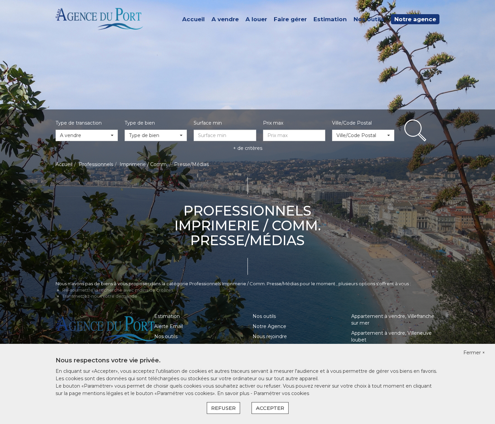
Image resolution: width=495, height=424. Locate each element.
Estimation (330, 19)
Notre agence (415, 19)
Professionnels (96, 164)
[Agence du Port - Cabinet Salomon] (99, 19)
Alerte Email (168, 326)
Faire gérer (290, 19)
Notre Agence (269, 326)
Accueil (193, 19)
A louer (256, 19)
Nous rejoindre (270, 336)
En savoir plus (234, 393)
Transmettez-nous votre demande (99, 296)
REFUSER (223, 408)
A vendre (225, 19)
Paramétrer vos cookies (281, 393)
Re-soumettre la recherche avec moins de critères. (118, 290)
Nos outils (369, 19)
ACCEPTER (270, 408)
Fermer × (474, 353)
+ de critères (247, 148)
